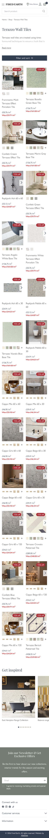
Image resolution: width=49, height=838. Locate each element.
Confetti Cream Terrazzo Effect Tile (11, 156)
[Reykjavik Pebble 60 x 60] (36, 287)
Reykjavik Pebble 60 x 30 (36, 349)
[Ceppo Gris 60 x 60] (12, 429)
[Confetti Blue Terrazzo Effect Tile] (12, 572)
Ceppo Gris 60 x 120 (12, 544)
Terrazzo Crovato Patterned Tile (34, 546)
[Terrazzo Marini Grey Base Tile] (36, 132)
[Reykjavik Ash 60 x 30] (12, 287)
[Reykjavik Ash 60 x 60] (12, 182)
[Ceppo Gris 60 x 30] (36, 475)
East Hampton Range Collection (15, 720)
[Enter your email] (44, 780)
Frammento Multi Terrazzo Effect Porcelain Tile (10, 103)
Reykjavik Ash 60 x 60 (12, 198)
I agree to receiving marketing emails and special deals (25, 787)
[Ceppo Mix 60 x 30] (36, 382)
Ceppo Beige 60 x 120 (36, 594)
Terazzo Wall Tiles (20, 20)
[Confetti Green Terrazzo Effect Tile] (36, 182)
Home (4, 20)
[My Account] (40, 4)
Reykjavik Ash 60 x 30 (12, 303)
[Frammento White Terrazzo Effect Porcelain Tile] (36, 233)
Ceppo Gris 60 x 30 (35, 497)
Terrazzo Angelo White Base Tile (9, 256)
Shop (10, 20)
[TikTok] (13, 807)
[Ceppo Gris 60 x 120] (12, 522)
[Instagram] (6, 807)
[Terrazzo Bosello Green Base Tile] (36, 77)
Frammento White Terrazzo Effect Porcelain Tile (35, 259)
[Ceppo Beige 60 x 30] (36, 429)
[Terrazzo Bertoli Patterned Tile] (36, 623)
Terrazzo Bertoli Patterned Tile (33, 647)
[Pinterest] (10, 807)
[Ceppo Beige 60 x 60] (12, 475)
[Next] (21, 78)
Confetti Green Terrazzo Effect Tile (35, 206)
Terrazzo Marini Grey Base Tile (36, 155)
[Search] (44, 11)
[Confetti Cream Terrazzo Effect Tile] (12, 132)
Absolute (24, 835)
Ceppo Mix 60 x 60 (11, 404)
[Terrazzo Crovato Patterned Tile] (36, 522)
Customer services (11, 813)
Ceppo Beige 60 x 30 (36, 450)
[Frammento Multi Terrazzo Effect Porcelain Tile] (12, 77)
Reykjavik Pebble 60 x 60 (36, 305)
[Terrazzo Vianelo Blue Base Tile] (12, 331)
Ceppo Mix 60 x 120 (11, 645)
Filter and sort (23, 58)
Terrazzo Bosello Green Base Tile (34, 101)
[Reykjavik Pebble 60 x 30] (36, 331)
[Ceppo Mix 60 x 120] (12, 623)
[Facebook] (3, 807)
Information (7, 821)
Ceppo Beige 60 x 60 (12, 497)
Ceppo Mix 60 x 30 (35, 404)
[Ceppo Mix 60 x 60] (12, 382)
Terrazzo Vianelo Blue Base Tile (12, 355)
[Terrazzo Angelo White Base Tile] (12, 233)
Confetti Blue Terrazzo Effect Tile (11, 596)
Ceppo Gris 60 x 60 (11, 450)
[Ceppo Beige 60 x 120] (36, 572)
